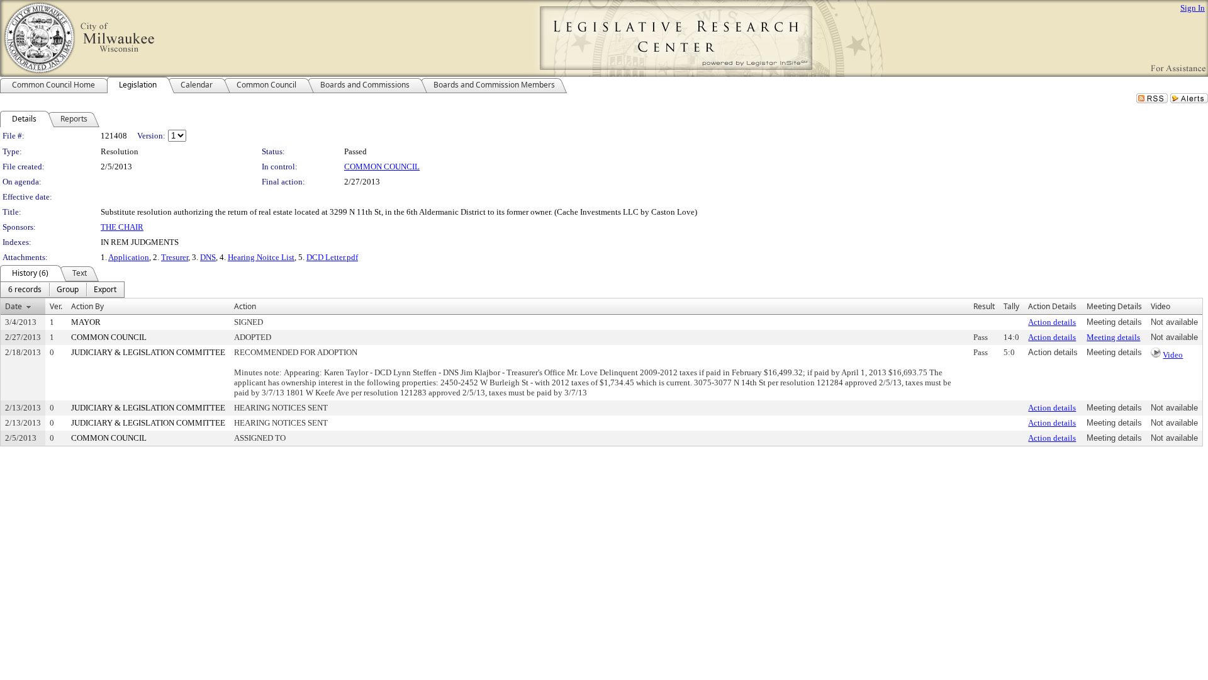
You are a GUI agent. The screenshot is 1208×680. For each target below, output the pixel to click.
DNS (208, 257)
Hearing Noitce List (261, 257)
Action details (1052, 322)
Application (128, 257)
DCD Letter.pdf (332, 257)
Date (13, 306)
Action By (87, 306)
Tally (1011, 306)
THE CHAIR (122, 227)
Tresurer (174, 257)
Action (245, 306)
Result (984, 306)
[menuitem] (25, 289)
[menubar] (62, 289)
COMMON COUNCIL (382, 166)
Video (1173, 355)
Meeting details (1113, 337)
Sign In (1192, 8)
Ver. (56, 306)
